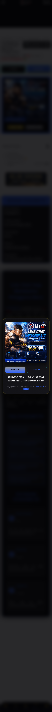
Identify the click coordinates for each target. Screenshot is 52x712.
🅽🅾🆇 (26, 389)
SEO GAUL (40, 386)
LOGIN (36, 369)
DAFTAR (15, 369)
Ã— (44, 322)
